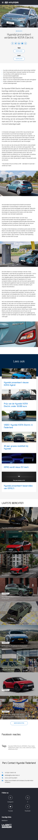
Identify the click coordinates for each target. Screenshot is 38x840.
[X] (15, 43)
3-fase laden (31, 746)
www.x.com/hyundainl (11, 778)
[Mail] (22, 43)
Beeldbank (5, 820)
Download (19, 51)
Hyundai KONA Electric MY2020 (17, 746)
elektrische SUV (13, 749)
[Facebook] (12, 43)
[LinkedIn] (19, 43)
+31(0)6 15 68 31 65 (10, 772)
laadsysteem (12, 747)
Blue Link (19, 747)
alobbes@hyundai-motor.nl (12, 775)
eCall (23, 747)
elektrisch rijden (30, 747)
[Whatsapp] (25, 43)
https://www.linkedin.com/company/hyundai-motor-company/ (19, 781)
